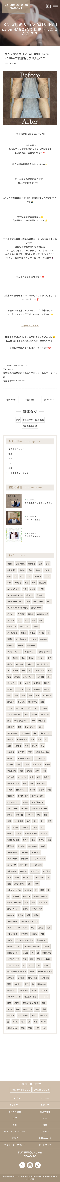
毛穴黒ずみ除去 (13, 840)
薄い (35, 821)
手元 (33, 840)
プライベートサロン (15, 601)
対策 (31, 777)
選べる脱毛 (24, 990)
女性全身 (37, 576)
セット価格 (18, 821)
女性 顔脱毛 (23, 1015)
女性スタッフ (25, 627)
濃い (30, 884)
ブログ (43, 846)
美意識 (15, 670)
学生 (40, 620)
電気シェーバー (31, 834)
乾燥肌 (32, 972)
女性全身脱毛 (21, 639)
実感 (30, 752)
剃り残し (40, 595)
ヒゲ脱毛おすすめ (14, 714)
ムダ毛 (41, 840)
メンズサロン (12, 859)
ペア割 (41, 589)
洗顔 (48, 928)
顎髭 (9, 984)
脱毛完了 (47, 570)
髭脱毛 (34, 934)
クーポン (40, 658)
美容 (18, 1009)
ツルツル (10, 752)
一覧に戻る (30, 400)
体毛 (28, 821)
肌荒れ (17, 1003)
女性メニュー (21, 790)
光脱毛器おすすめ (42, 752)
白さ (44, 1028)
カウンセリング (13, 589)
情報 (31, 783)
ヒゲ (10, 458)
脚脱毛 (23, 633)
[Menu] (55, 6)
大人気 (41, 633)
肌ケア (34, 1015)
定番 (49, 840)
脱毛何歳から (19, 884)
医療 (9, 1003)
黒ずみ (9, 664)
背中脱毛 (19, 664)
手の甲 (9, 689)
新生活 (32, 633)
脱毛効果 (10, 915)
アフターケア (37, 909)
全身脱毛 (10, 727)
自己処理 (42, 583)
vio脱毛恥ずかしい (21, 721)
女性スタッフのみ (14, 890)
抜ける (15, 827)
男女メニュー (45, 733)
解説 (49, 790)
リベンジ (28, 890)
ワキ (9, 696)
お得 (33, 583)
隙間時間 (19, 815)
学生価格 (10, 777)
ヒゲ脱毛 (17, 583)
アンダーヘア (40, 758)
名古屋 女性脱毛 (40, 896)
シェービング (30, 727)
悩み (23, 1022)
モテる (34, 827)
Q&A (38, 965)
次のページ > (49, 400)
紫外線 (9, 815)
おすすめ (31, 564)
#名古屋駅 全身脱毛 (33, 419)
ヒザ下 (35, 627)
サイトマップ (45, 1145)
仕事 (46, 815)
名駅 (40, 564)
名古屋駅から (12, 852)
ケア (37, 1028)
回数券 (47, 765)
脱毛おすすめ (36, 608)
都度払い (24, 859)
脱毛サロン (11, 627)
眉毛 (49, 670)
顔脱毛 (46, 689)
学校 (38, 815)
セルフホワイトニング (18, 473)
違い (49, 601)
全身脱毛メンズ (44, 652)
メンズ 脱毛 (37, 865)
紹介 (9, 583)
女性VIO (46, 946)
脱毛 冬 (23, 871)
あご (35, 1022)
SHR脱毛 (33, 639)
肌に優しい (27, 877)
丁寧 (30, 1028)
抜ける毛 (21, 702)
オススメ (10, 620)
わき (33, 928)
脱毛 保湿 (32, 978)
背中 (38, 777)
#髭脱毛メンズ (30, 426)
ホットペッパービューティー (27, 708)
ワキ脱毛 (25, 827)
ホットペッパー (13, 802)
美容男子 (21, 752)
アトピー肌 (36, 852)
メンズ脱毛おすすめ (15, 595)
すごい (9, 940)
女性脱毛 (37, 683)
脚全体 (34, 990)
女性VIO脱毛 (12, 871)
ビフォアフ (11, 683)
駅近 (26, 984)
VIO (9, 463)
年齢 (33, 620)
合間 (9, 821)
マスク (30, 965)
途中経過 (10, 978)
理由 (42, 702)
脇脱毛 (25, 909)
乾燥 (42, 890)
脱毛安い (10, 702)
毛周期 (34, 714)
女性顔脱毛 (46, 953)
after (18, 765)
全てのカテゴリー (16, 448)
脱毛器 (30, 614)
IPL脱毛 (21, 645)
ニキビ (18, 834)
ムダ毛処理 (44, 978)
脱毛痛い (10, 758)
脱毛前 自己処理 (14, 903)
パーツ (43, 1022)
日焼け (9, 790)
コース (15, 1022)
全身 (10, 453)
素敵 (21, 771)
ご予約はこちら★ (30, 325)
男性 (9, 746)
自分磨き (17, 746)
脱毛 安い (24, 865)
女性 (30, 696)
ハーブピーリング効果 (29, 921)
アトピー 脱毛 (13, 965)
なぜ (37, 884)
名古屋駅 (24, 852)
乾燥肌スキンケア (45, 972)
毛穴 (49, 658)
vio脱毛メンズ (42, 614)
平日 (32, 739)
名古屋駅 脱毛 (30, 997)
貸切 (28, 601)
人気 (29, 576)
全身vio (47, 965)
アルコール (44, 997)
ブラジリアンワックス (24, 940)
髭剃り (9, 834)
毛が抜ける (31, 645)
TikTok (44, 708)
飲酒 (44, 1009)
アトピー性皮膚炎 (44, 959)
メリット (19, 689)
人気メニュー (28, 677)
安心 (23, 1028)
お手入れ (30, 664)
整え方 (46, 777)
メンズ (32, 589)
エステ (25, 840)
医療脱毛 (10, 645)
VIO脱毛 (10, 739)
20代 (40, 727)
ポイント (10, 614)
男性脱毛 (24, 808)
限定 (39, 739)
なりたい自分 (12, 808)
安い (19, 620)
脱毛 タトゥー (13, 909)
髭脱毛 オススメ (14, 946)
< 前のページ (11, 400)
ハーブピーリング (38, 859)
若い (42, 827)
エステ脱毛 (32, 846)
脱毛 (47, 564)
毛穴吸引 (24, 934)
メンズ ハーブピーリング (17, 928)
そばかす (37, 689)
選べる (9, 1009)
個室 (10, 468)
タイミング (44, 714)
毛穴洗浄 (43, 990)
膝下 (49, 821)
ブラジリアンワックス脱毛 (17, 608)
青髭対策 (16, 896)
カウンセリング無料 (39, 808)
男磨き (40, 928)
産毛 (26, 714)
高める (20, 915)
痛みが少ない (12, 1028)
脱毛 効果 (41, 783)
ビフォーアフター (14, 652)
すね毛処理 (11, 771)
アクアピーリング (14, 997)
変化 (42, 746)
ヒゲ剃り (21, 978)
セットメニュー (13, 783)
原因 (9, 877)
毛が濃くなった (43, 664)
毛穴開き (10, 1015)
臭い (16, 696)
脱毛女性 (26, 896)
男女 (35, 733)
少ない (31, 658)
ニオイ (27, 683)
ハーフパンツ (12, 633)
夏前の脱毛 (41, 984)
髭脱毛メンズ (42, 940)
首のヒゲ (29, 595)
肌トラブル (22, 777)
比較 (26, 583)
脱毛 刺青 (43, 903)
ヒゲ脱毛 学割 (13, 959)
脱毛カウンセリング (30, 1003)
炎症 (37, 1009)
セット (9, 708)
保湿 (28, 915)
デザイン (30, 815)
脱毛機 (17, 677)
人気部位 (40, 677)
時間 (44, 1003)
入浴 (44, 771)
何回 (42, 934)
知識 (24, 783)
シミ (28, 689)
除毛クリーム (38, 601)
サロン (37, 570)
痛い (42, 821)
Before (10, 765)
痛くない (43, 639)
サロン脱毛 (25, 733)
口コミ (47, 576)
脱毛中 (41, 790)
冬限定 (36, 915)
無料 (26, 620)
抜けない (17, 984)
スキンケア (35, 871)
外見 (26, 746)
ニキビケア (11, 865)
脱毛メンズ (11, 990)
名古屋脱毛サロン (24, 758)
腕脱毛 (15, 658)
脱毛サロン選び (38, 796)
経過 (9, 677)
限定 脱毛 (37, 765)
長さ (26, 903)
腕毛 (9, 721)
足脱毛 (17, 877)
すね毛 (26, 765)
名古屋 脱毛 (23, 796)
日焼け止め (27, 1009)
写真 (23, 696)
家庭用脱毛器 (12, 733)
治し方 (25, 953)
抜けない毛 (32, 702)
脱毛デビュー (30, 652)
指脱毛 (46, 683)
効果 (30, 570)
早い (33, 903)
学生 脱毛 (39, 877)
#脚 (18, 419)
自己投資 (21, 614)
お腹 (23, 670)
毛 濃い (46, 871)
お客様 (29, 771)
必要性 (32, 790)
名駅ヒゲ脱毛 (12, 921)
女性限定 (41, 721)
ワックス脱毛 (39, 670)
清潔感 (9, 639)
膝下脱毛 (10, 846)
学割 (24, 589)
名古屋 (9, 564)
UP (15, 576)
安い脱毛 (21, 846)
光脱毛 (22, 570)
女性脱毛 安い (13, 953)
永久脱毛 (43, 1015)
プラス (34, 746)
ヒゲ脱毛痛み (22, 739)
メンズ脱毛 (20, 564)
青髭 (9, 884)
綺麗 (31, 959)
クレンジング (12, 934)
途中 (37, 771)
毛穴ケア (43, 834)
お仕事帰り (11, 570)
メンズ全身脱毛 (38, 802)
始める (25, 802)
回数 (9, 576)
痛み (23, 658)
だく (24, 959)
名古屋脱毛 (47, 696)
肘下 (49, 677)
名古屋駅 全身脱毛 (32, 946)
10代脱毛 (10, 796)
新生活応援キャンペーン (16, 972)
